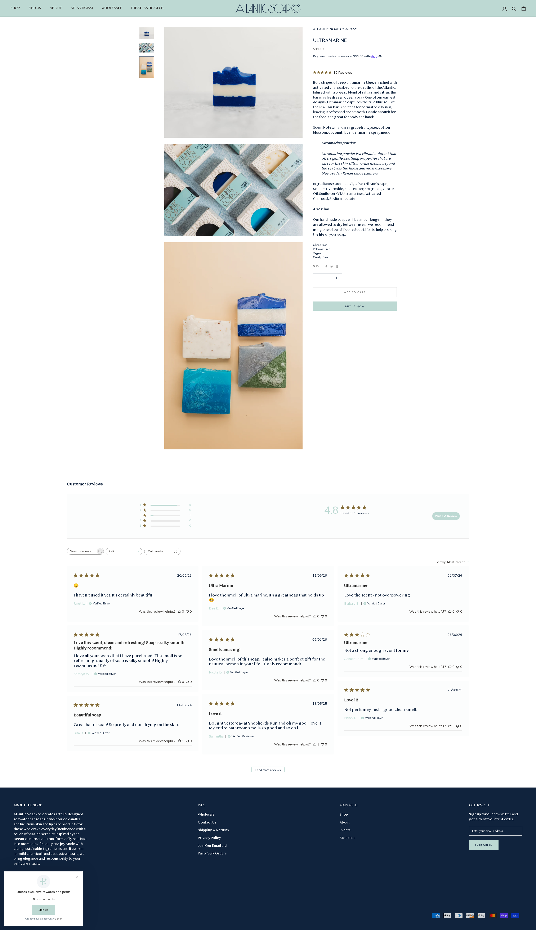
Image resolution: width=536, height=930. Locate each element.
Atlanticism (82, 8)
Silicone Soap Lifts (355, 229)
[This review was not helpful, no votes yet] (187, 611)
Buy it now (355, 306)
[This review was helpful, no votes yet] (179, 611)
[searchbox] (81, 551)
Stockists (347, 838)
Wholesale (112, 8)
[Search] (514, 8)
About (56, 8)
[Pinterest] (337, 266)
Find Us (35, 8)
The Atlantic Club (147, 8)
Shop (15, 8)
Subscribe (483, 845)
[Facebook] (326, 266)
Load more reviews (268, 770)
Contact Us (207, 822)
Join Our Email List (213, 846)
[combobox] (124, 551)
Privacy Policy (209, 838)
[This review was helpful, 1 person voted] (314, 744)
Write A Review (446, 516)
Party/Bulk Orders (212, 853)
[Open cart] (524, 8)
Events (345, 830)
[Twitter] (331, 266)
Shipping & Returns (213, 830)
